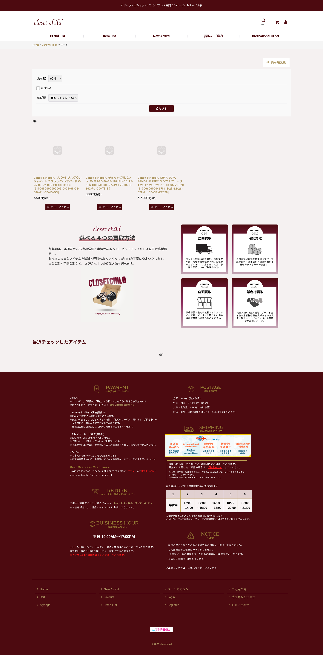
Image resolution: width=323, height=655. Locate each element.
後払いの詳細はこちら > (122, 405)
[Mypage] (286, 22)
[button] (263, 22)
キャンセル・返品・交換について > (132, 503)
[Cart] (277, 22)
